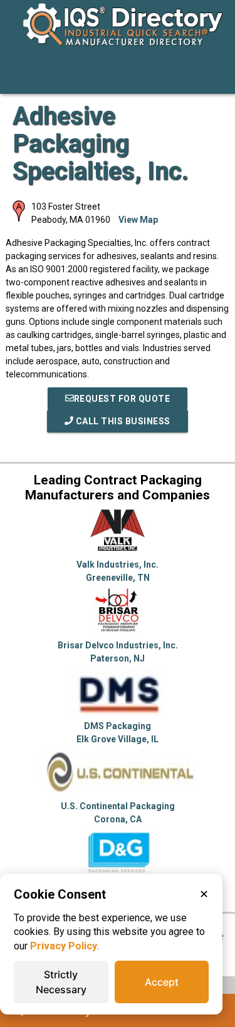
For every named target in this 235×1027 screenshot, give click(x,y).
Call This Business (121, 421)
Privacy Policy (63, 946)
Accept (162, 982)
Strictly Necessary (61, 982)
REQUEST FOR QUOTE (122, 399)
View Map (138, 220)
